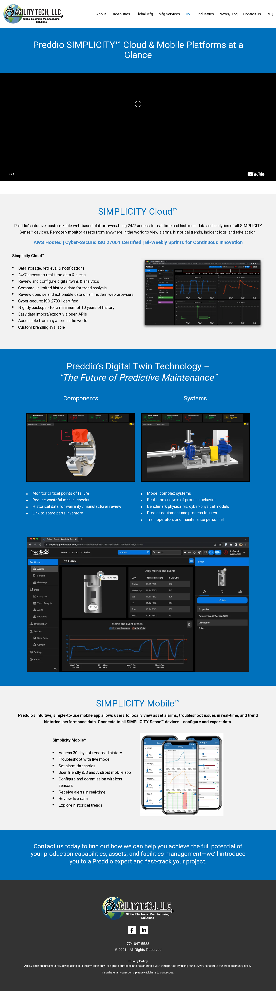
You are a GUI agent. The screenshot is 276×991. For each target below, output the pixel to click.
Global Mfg (144, 14)
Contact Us (252, 14)
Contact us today (57, 846)
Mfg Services (169, 14)
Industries (206, 14)
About (101, 14)
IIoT (189, 14)
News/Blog (229, 14)
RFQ (270, 14)
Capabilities (121, 14)
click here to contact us (158, 972)
